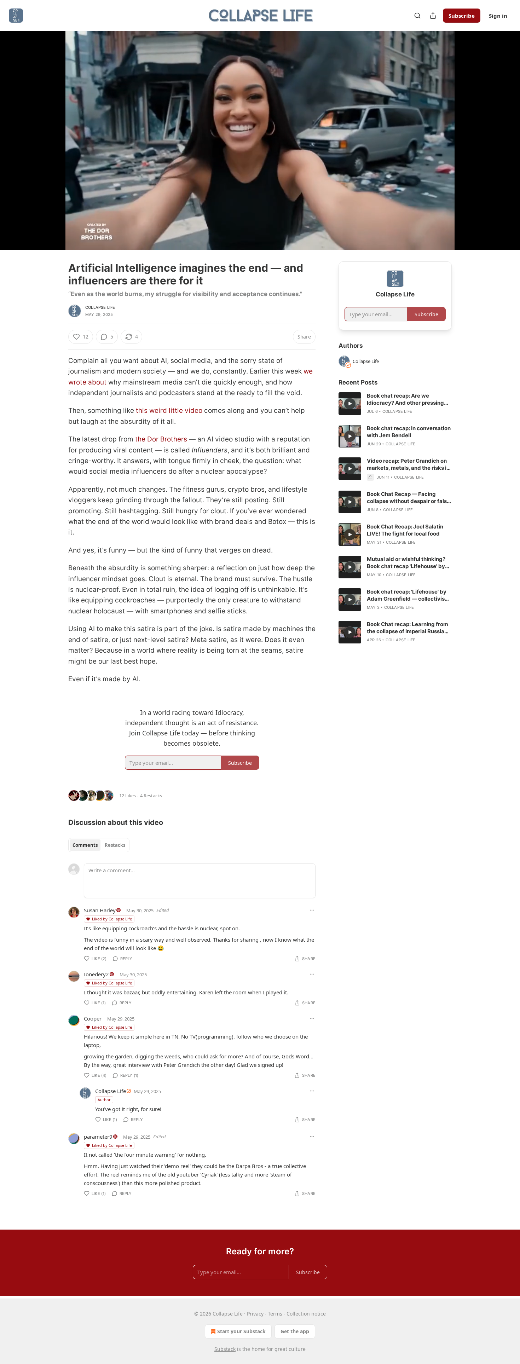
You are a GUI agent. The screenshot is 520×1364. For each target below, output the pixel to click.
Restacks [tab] (115, 845)
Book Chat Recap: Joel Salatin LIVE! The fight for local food (405, 530)
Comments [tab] (85, 845)
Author (104, 1099)
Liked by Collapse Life (112, 918)
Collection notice (306, 1313)
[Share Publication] (433, 15)
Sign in (498, 15)
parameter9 (98, 1136)
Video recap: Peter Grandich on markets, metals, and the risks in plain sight (408, 464)
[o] (350, 403)
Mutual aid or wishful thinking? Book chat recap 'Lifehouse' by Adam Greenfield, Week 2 (406, 563)
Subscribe (462, 15)
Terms (275, 1313)
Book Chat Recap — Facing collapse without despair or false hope (408, 498)
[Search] (417, 15)
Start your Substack (241, 1331)
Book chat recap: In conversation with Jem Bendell (409, 432)
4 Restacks (151, 795)
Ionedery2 (96, 974)
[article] (395, 403)
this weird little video (169, 410)
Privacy (255, 1313)
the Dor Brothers (161, 439)
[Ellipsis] (312, 910)
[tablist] (98, 845)
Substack (225, 1349)
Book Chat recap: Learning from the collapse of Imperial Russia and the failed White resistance (407, 628)
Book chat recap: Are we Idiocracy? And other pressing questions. (405, 399)
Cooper (93, 1018)
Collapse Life (100, 307)
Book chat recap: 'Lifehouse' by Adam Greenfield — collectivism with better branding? (408, 595)
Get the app (295, 1331)
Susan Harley (100, 910)
